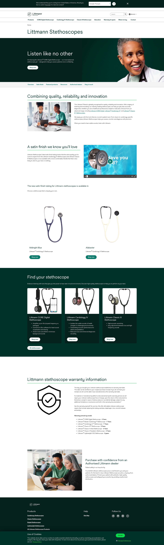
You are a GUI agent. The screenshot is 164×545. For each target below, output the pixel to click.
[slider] (87, 176)
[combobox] (118, 14)
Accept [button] (120, 535)
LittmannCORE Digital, (98, 111)
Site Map (86, 515)
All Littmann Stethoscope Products (38, 529)
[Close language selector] (127, 3)
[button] (123, 540)
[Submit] (125, 14)
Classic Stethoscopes (34, 519)
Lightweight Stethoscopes (35, 526)
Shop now (33, 67)
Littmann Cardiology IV (113, 111)
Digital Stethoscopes (34, 522)
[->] (114, 4)
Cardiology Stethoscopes (35, 515)
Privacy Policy (37, 542)
